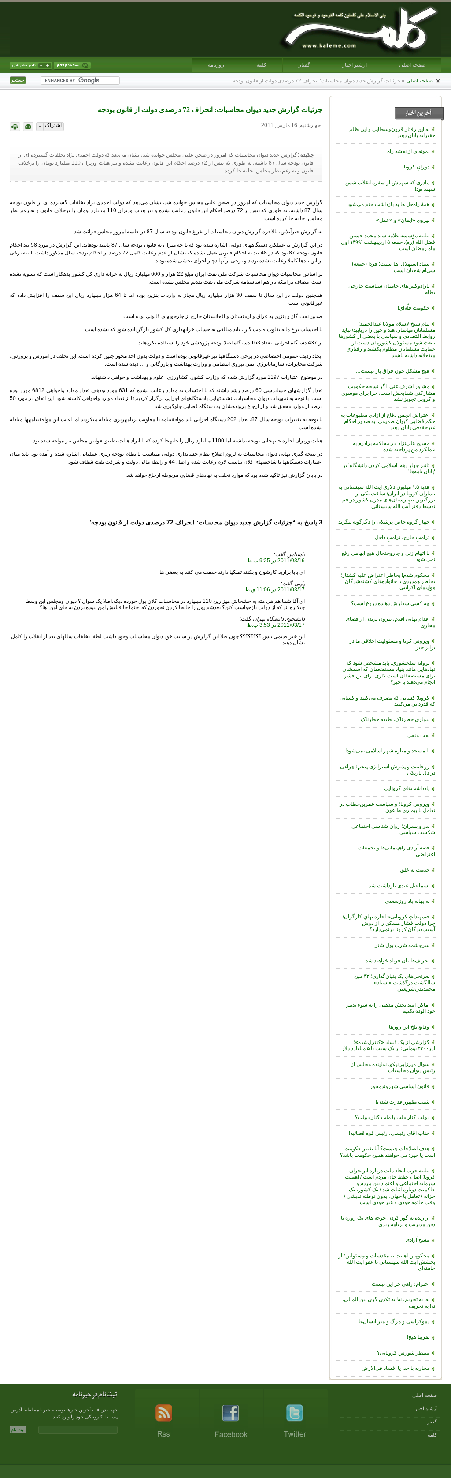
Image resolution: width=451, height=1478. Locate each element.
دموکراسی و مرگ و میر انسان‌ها (394, 1321)
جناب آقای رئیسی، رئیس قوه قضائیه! (389, 1133)
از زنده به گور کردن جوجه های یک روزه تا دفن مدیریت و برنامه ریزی (388, 1221)
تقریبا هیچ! (418, 1337)
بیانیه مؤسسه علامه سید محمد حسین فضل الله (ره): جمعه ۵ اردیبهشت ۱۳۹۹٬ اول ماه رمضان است (388, 241)
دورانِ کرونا (416, 167)
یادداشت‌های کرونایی (406, 788)
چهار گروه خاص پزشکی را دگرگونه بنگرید (383, 522)
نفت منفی (418, 735)
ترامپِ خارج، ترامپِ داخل (402, 537)
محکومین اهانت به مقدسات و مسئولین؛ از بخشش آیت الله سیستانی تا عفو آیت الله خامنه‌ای (386, 1262)
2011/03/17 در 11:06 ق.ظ (275, 590)
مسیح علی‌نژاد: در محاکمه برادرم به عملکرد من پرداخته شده (394, 446)
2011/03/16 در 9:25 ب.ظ (276, 561)
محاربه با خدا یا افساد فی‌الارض (395, 1368)
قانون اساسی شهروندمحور (399, 1086)
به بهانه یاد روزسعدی (407, 901)
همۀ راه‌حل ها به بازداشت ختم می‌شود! (387, 204)
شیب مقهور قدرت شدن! (402, 1102)
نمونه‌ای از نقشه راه (408, 151)
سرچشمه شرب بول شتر (402, 945)
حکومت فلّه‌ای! (413, 308)
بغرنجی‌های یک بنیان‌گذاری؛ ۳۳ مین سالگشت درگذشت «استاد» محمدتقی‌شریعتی (394, 982)
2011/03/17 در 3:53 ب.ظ (276, 625)
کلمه (261, 65)
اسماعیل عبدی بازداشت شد (399, 886)
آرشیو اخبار (354, 65)
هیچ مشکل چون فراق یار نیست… (392, 371)
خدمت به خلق (414, 870)
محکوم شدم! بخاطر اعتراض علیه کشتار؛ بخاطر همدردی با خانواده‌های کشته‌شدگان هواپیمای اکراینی (387, 581)
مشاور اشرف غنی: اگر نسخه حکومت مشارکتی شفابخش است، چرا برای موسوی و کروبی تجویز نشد (388, 392)
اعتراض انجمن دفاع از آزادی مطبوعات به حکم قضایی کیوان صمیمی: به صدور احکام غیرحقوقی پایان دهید (388, 421)
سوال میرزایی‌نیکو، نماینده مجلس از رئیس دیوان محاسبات (393, 1067)
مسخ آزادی (417, 1240)
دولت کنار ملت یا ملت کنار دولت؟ (392, 1117)
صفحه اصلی (412, 65)
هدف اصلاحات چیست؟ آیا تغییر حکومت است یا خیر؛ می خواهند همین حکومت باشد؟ (387, 1151)
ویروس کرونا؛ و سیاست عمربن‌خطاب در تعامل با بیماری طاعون (387, 807)
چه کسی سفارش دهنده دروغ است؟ (390, 603)
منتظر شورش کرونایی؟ (403, 1353)
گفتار (304, 65)
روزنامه (216, 65)
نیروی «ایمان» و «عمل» (402, 220)
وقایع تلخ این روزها (409, 1027)
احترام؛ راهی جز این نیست (400, 1284)
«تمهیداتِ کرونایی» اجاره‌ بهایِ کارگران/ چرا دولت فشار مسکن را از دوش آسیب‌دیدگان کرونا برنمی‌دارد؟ (389, 922)
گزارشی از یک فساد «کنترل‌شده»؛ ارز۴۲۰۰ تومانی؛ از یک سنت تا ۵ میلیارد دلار (388, 1045)
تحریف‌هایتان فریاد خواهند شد (397, 961)
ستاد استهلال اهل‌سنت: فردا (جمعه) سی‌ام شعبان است (393, 267)
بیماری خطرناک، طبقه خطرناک (395, 719)
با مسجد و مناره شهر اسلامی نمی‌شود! (387, 751)
